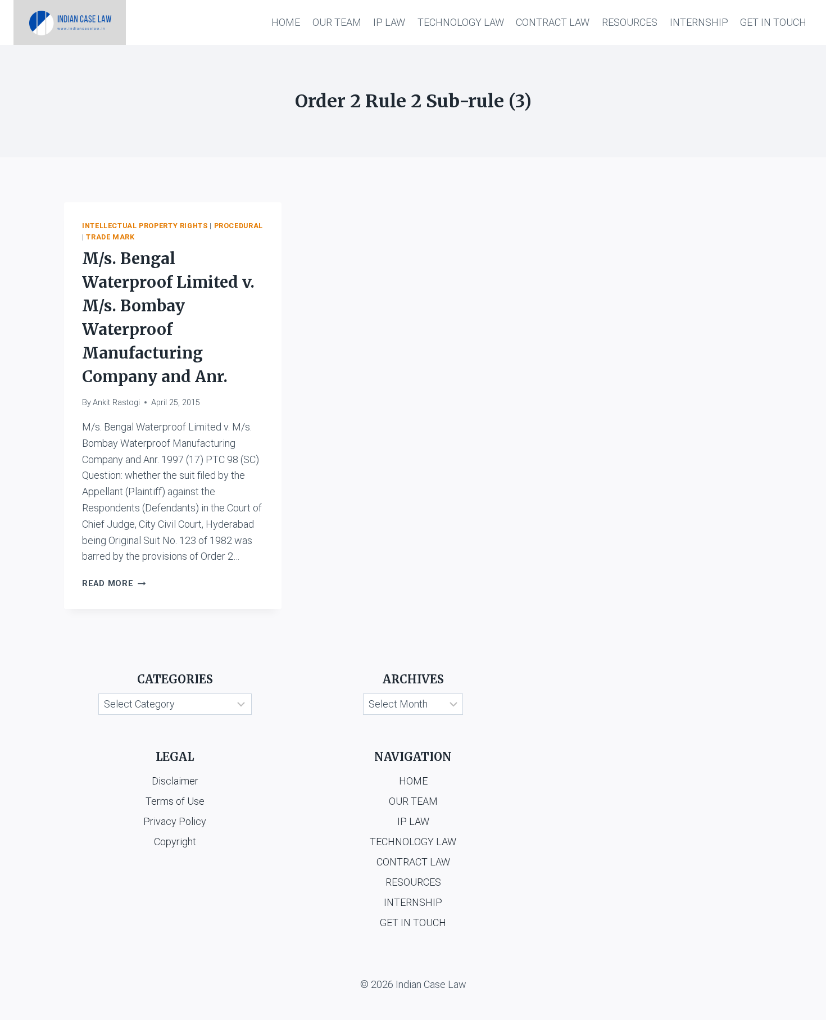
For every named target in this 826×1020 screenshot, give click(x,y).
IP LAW (389, 22)
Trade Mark (110, 237)
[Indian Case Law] (69, 22)
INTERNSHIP (699, 22)
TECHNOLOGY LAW (460, 22)
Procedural (238, 225)
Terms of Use (175, 801)
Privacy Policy (174, 821)
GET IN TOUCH (773, 22)
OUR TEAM (336, 22)
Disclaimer (175, 781)
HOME (285, 22)
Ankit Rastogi (116, 402)
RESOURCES (629, 22)
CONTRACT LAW (552, 22)
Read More (114, 583)
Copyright (175, 841)
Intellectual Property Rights (145, 225)
